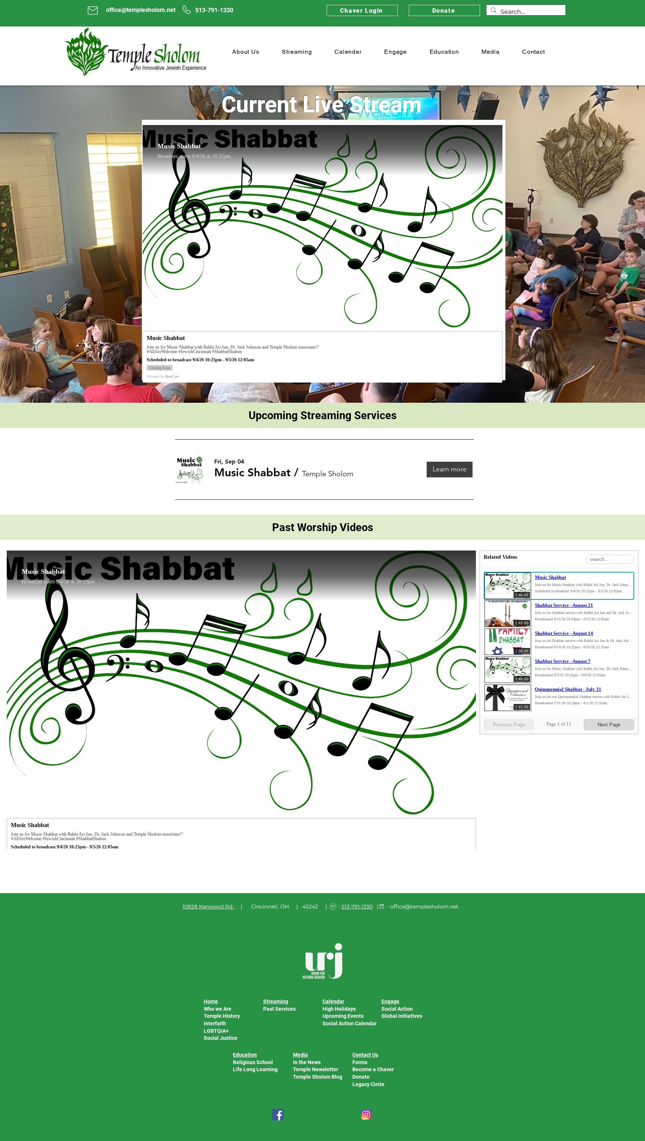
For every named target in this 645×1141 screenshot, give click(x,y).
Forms (359, 1062)
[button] (245, 51)
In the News (307, 1062)
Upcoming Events (343, 1016)
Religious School (253, 1062)
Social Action (397, 1009)
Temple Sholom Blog (317, 1077)
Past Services (279, 1009)
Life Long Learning (255, 1069)
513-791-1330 (357, 906)
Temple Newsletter (315, 1069)
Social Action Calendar (349, 1023)
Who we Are (217, 1009)
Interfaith (215, 1023)
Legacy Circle (368, 1084)
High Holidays (339, 1009)
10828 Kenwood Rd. (208, 906)
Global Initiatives (401, 1016)
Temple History (222, 1016)
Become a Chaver (373, 1069)
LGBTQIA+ (216, 1031)
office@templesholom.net (424, 906)
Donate (361, 1077)
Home (211, 1001)
